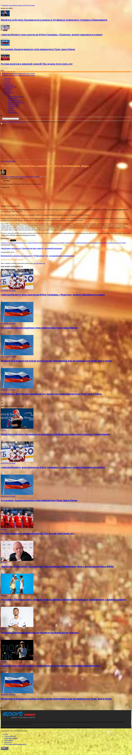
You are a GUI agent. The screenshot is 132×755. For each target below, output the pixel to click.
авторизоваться (39, 263)
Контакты (7, 742)
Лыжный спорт (13, 105)
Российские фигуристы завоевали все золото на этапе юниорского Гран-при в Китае (51, 394)
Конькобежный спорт (16, 103)
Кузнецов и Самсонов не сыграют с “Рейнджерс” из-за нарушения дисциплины (38, 256)
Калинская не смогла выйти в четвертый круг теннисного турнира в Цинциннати (50, 665)
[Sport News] (18, 5)
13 (1, 639)
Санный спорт (13, 107)
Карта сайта (8, 740)
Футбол (7, 81)
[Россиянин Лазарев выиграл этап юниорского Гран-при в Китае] (5, 45)
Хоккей (7, 83)
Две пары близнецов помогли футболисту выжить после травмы (39, 632)
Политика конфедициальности (15, 744)
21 (1, 301)
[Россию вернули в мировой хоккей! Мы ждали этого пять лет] (5, 60)
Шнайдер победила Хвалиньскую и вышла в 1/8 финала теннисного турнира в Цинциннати (54, 20)
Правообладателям (11, 738)
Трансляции (12, 112)
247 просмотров (6, 177)
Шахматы (11, 110)
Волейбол (8, 89)
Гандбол (11, 108)
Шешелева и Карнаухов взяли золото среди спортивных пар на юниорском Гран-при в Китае (56, 360)
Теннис (7, 91)
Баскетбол (8, 85)
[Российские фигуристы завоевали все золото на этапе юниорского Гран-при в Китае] (17, 388)
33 (1, 400)
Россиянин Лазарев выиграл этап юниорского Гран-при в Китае (38, 49)
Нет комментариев (32, 177)
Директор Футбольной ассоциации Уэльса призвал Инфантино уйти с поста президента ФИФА (57, 566)
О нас (6, 734)
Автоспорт (8, 93)
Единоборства (10, 87)
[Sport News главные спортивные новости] (19, 718)
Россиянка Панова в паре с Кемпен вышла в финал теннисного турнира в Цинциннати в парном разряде (63, 599)
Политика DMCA (10, 736)
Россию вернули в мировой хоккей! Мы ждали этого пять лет (37, 64)
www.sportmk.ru (15, 238)
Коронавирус (12, 99)
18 (1, 367)
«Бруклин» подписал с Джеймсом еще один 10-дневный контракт (31, 248)
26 (1, 606)
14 (1, 440)
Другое (7, 95)
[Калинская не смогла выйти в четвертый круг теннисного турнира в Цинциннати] (17, 660)
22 (1, 334)
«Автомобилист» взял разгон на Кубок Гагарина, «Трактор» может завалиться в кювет (52, 34)
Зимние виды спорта (16, 97)
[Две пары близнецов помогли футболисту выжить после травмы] (17, 626)
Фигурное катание (14, 101)
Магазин (7, 79)
